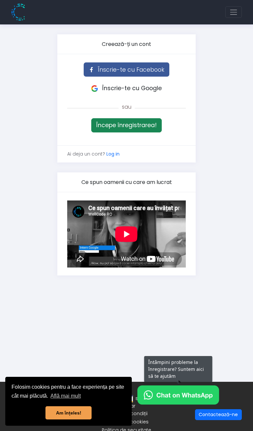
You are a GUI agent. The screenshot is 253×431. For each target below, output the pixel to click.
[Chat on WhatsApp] (178, 394)
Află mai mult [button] (65, 396)
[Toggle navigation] (233, 12)
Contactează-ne (218, 414)
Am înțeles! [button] (68, 412)
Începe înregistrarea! (126, 125)
